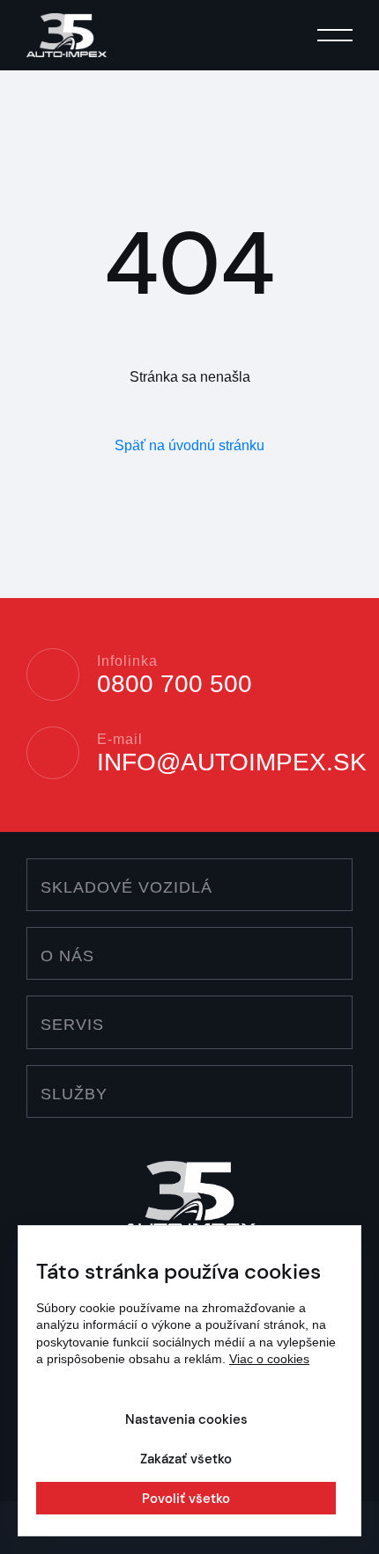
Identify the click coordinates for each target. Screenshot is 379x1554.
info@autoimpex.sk (232, 762)
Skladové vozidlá (126, 887)
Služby (74, 1094)
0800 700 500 (174, 684)
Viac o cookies (269, 1359)
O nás (67, 956)
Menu (335, 37)
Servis (72, 1024)
